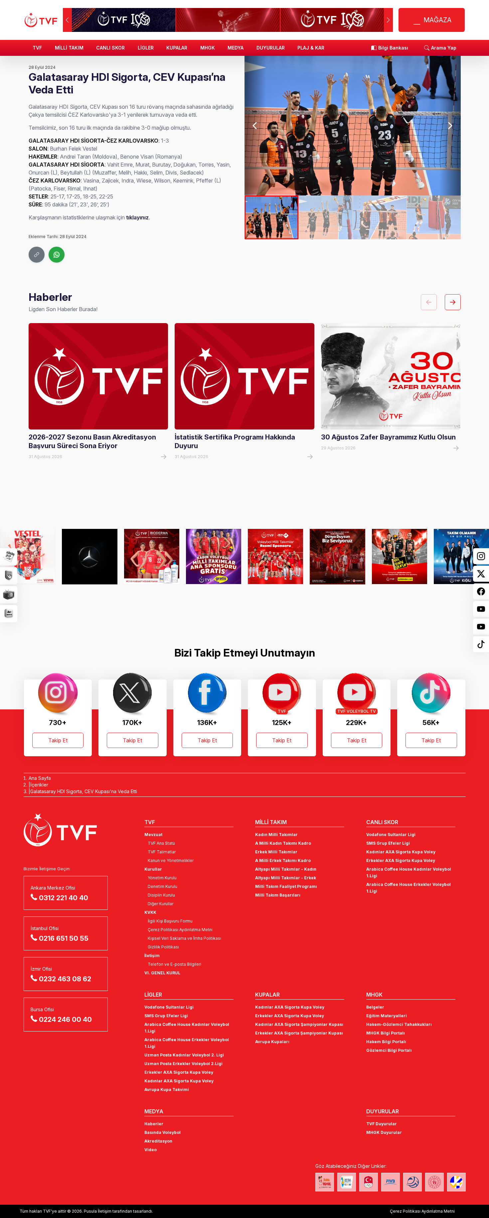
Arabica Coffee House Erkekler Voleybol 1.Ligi (408, 888)
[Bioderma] (151, 556)
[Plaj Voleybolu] (346, 1182)
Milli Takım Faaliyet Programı (286, 886)
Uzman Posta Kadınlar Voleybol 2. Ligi (184, 1054)
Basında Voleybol (162, 1132)
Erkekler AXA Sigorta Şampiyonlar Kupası (299, 1033)
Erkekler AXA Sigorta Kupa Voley (400, 860)
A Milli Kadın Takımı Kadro (283, 843)
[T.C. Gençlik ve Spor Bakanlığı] (434, 1182)
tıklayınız (137, 217)
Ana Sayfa (40, 778)
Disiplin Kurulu (161, 895)
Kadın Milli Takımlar (276, 834)
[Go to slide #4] (433, 217)
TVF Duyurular (381, 1123)
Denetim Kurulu (162, 886)
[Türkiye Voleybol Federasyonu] (41, 20)
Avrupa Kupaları (272, 1041)
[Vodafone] (337, 556)
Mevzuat (153, 834)
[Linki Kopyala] (37, 255)
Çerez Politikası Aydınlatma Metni (180, 929)
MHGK (207, 48)
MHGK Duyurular (384, 1132)
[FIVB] (390, 1182)
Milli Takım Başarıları (277, 895)
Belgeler (375, 1007)
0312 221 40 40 (63, 898)
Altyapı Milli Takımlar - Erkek (285, 877)
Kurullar (153, 869)
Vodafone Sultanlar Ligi (390, 834)
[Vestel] (27, 556)
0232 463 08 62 (65, 979)
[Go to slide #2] (326, 217)
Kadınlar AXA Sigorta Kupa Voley (400, 851)
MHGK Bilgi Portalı (385, 1033)
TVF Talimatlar (162, 851)
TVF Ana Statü (161, 843)
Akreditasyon (158, 1141)
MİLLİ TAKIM (69, 48)
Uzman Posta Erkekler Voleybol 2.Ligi (183, 1063)
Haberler (153, 1123)
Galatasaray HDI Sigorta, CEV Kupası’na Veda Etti (83, 791)
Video (150, 1149)
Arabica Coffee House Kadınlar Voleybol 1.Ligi (408, 872)
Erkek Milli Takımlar (276, 851)
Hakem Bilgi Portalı (386, 1041)
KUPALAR (176, 48)
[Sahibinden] (399, 556)
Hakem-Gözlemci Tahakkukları (399, 1024)
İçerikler (39, 785)
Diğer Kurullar (160, 903)
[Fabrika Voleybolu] (324, 1182)
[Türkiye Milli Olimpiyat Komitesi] (368, 1182)
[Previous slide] (255, 125)
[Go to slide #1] (271, 217)
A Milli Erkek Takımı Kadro (283, 860)
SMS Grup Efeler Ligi (388, 843)
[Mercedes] (89, 556)
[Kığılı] (461, 556)
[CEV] (456, 1182)
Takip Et (58, 740)
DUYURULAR (270, 48)
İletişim (152, 955)
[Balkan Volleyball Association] (412, 1182)
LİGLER (146, 48)
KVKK (150, 912)
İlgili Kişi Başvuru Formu (170, 920)
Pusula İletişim (97, 1211)
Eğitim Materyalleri (386, 1015)
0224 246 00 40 (65, 1019)
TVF (37, 48)
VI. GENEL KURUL (162, 972)
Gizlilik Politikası (163, 946)
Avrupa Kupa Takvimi (166, 1089)
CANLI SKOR (110, 48)
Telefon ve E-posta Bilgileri (174, 964)
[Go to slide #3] (380, 217)
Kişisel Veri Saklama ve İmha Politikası (184, 938)
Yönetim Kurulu (162, 877)
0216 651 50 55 (63, 938)
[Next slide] (450, 125)
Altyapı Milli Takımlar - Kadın (285, 869)
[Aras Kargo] (275, 556)
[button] (388, 20)
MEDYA (236, 48)
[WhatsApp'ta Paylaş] (57, 255)
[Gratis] (213, 556)
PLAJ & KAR (310, 48)
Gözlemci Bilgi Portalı (389, 1050)
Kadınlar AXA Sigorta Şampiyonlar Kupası (299, 1024)
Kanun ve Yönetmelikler (171, 860)
